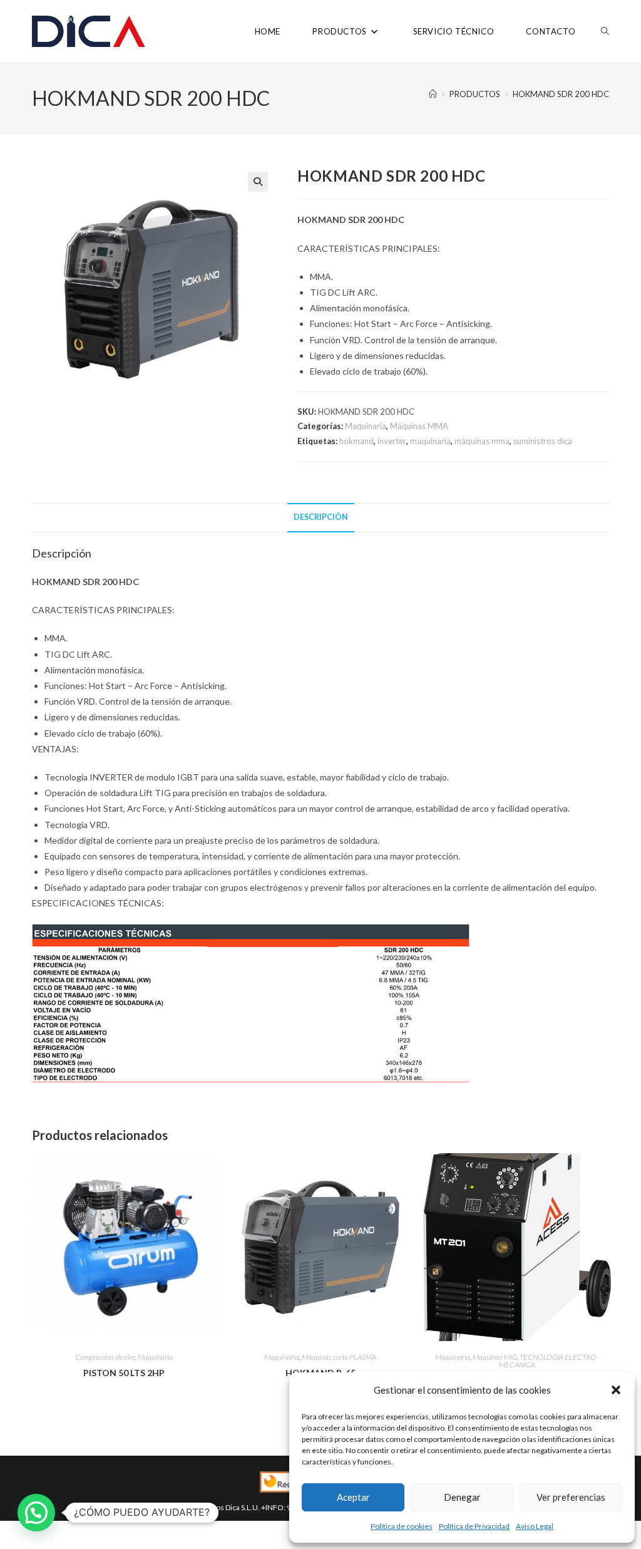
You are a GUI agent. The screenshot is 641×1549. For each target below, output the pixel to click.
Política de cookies (402, 1526)
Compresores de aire (105, 1357)
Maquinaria (365, 426)
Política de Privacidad (474, 1526)
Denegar (462, 1497)
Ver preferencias (570, 1497)
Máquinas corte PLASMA (339, 1357)
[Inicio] (433, 94)
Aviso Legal (534, 1526)
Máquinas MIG (495, 1357)
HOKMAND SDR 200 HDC (561, 94)
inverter (391, 441)
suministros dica (542, 441)
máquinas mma (482, 441)
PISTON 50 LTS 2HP (124, 1372)
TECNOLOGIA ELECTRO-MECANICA (549, 1360)
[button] (616, 1390)
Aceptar (353, 1497)
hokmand (356, 441)
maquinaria (430, 441)
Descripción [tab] (321, 517)
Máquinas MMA (419, 426)
